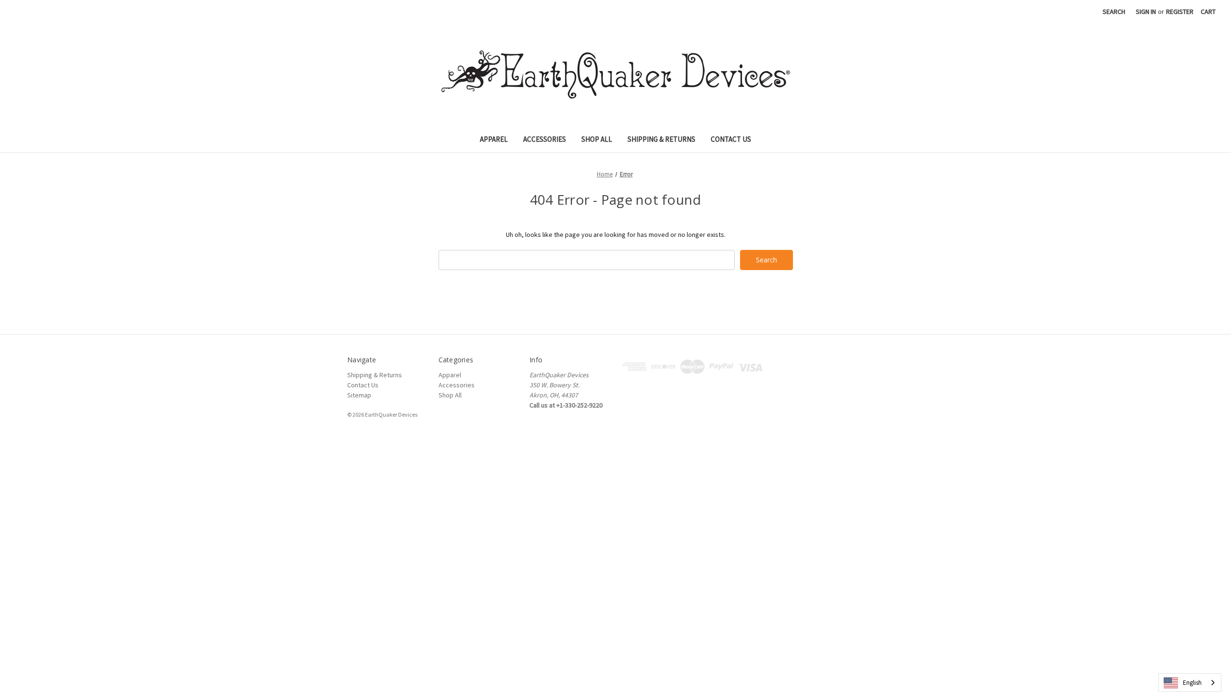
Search (1114, 11)
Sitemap (359, 395)
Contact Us (731, 139)
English (1192, 683)
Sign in (1146, 11)
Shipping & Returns (661, 139)
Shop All (596, 139)
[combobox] (1189, 682)
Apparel (494, 139)
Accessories (544, 139)
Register (1179, 11)
